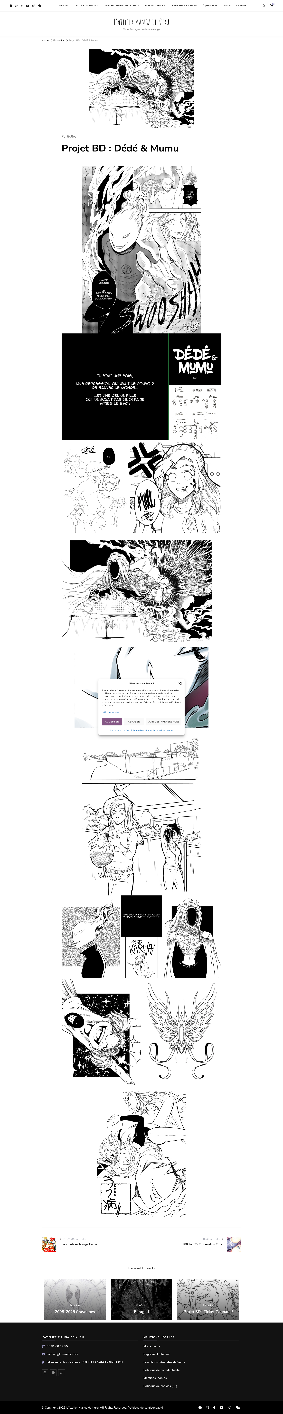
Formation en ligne (184, 5)
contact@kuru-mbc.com (62, 1354)
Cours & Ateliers (85, 5)
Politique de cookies (119, 730)
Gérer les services (111, 712)
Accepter (112, 721)
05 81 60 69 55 (57, 1346)
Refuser (134, 721)
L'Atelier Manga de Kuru (141, 22)
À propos (208, 5)
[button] (179, 683)
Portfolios (69, 136)
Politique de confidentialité (143, 730)
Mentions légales (165, 730)
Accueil (64, 5)
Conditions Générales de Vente (164, 1362)
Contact (241, 5)
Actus (227, 5)
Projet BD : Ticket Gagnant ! (208, 1311)
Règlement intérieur (156, 1354)
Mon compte (151, 1346)
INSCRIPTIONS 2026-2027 (122, 5)
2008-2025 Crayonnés (75, 1311)
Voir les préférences (163, 721)
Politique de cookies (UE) (160, 1386)
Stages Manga (154, 5)
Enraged (141, 1311)
